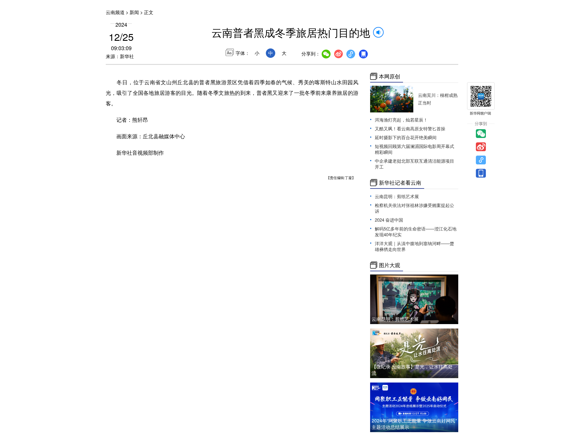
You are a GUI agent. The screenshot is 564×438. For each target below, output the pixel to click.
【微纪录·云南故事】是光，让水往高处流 (412, 369)
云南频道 (115, 12)
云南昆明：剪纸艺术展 (397, 196)
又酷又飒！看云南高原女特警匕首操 (410, 128)
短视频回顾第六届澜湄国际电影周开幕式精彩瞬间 (414, 149)
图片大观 (389, 265)
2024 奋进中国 (389, 220)
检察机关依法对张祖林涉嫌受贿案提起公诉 (414, 208)
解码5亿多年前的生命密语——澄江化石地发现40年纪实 (415, 231)
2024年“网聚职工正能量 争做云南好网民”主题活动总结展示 (414, 423)
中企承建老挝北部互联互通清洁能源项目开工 (414, 164)
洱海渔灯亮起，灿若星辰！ (401, 120)
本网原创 (389, 76)
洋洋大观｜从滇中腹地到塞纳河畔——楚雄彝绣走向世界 (414, 246)
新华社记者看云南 (400, 182)
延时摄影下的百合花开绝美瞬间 (406, 137)
